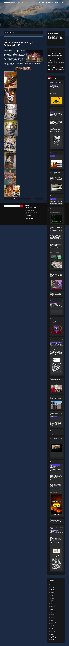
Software (56, 65)
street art (29, 198)
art (4, 40)
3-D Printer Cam (29, 213)
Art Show (8, 198)
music (52, 62)
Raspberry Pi (53, 628)
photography (58, 62)
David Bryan (54, 303)
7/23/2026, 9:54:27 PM (57, 520)
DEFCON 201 (54, 85)
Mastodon (55, 38)
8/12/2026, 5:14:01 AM (57, 208)
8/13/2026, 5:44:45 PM (59, 155)
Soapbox (51, 609)
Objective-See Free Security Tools (31, 212)
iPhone (50, 59)
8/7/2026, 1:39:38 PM (53, 304)
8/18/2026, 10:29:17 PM (54, 86)
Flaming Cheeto (54, 416)
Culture (7, 40)
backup (58, 53)
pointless (62, 62)
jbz (52, 112)
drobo (49, 55)
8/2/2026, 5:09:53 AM (57, 438)
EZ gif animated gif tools (30, 215)
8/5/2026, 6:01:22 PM (53, 343)
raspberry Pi (53, 64)
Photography (53, 590)
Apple (54, 53)
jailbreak (59, 59)
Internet (52, 623)
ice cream (52, 601)
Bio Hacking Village (58, 251)
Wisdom (52, 614)
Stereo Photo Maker (29, 218)
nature (54, 62)
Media (52, 626)
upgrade (49, 69)
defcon (60, 53)
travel (61, 67)
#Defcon (52, 231)
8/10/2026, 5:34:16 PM (58, 230)
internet (54, 57)
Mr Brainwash (23, 198)
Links (50, 595)
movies (49, 62)
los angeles (18, 198)
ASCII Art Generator (29, 209)
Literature (52, 586)
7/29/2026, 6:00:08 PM (58, 112)
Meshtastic (55, 239)
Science (52, 631)
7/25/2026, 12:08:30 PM (54, 466)
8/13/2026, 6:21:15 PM (57, 172)
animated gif (50, 53)
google (58, 55)
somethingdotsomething (13, 2)
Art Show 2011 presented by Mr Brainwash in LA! (19, 43)
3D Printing (52, 617)
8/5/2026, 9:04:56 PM (57, 397)
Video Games (55, 69)
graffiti (14, 198)
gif (56, 55)
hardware (50, 57)
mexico (60, 61)
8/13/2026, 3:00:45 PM (53, 200)
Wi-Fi (51, 640)
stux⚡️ (53, 155)
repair (59, 64)
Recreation (51, 598)
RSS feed (60, 37)
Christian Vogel (54, 530)
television (58, 67)
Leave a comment (39, 198)
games (54, 55)
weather (59, 69)
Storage (52, 636)
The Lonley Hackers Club (54, 247)
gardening (52, 604)
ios (56, 57)
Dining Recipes (28, 216)
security (52, 65)
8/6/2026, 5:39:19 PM (57, 379)
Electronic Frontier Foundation (56, 342)
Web (51, 639)
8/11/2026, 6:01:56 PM (57, 273)
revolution (52, 592)
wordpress (62, 69)
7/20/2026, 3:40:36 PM (53, 531)
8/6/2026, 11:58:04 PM (57, 318)
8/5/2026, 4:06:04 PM (53, 417)
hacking (61, 55)
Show (26, 198)
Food (51, 55)
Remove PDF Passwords (30, 210)
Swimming (52, 606)
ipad (58, 57)
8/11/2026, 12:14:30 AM (57, 293)
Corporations (53, 611)
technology (52, 68)
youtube (49, 70)
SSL (58, 65)
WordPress (12, 223)
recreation (56, 64)
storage (60, 65)
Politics (49, 64)
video (52, 69)
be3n (52, 82)
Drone (52, 620)
